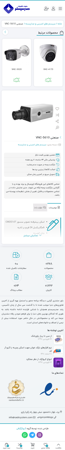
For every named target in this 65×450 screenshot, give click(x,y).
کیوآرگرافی (21, 428)
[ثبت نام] (46, 8)
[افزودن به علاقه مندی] (57, 109)
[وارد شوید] (53, 8)
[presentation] (5, 32)
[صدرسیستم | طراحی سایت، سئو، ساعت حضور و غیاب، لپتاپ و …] (16, 8)
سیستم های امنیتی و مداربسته (40, 23)
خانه (60, 23)
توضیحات (53, 207)
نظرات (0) (38, 207)
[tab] (54, 207)
